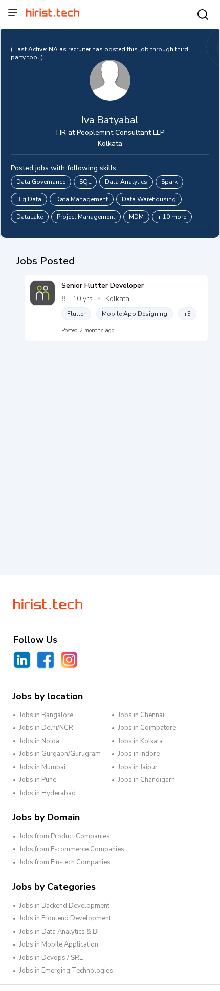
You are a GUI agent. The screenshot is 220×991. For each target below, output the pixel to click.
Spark (169, 182)
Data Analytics (126, 182)
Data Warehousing (149, 199)
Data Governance (40, 182)
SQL (85, 182)
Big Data (28, 199)
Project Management (86, 217)
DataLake (29, 217)
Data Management (81, 199)
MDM (136, 217)
